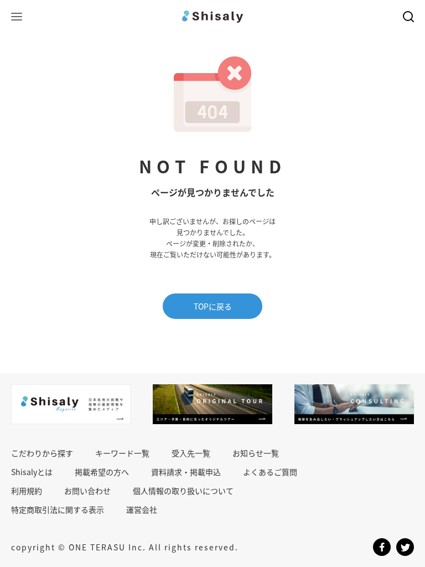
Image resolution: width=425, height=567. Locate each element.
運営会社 (141, 509)
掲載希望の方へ (102, 471)
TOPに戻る (213, 306)
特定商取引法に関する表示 (57, 509)
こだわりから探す (42, 452)
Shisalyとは (32, 471)
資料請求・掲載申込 (186, 471)
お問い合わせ (87, 490)
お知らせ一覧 (255, 452)
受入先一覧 (191, 452)
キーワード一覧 (122, 452)
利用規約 (26, 490)
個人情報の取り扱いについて (183, 490)
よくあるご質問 (270, 471)
